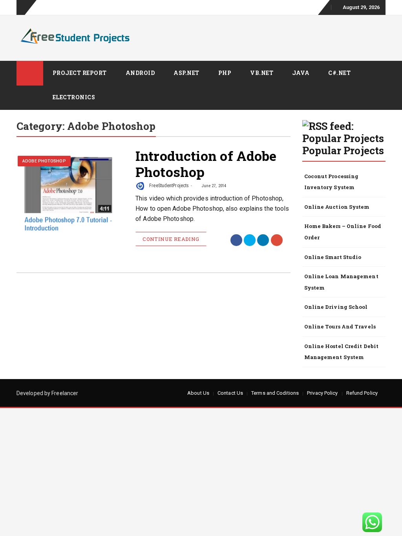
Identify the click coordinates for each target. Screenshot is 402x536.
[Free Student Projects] (29, 73)
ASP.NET (186, 73)
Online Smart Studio (333, 257)
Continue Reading (171, 238)
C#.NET (339, 73)
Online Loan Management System (341, 282)
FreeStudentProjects (168, 185)
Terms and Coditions (275, 393)
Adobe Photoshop (44, 161)
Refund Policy (362, 393)
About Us (198, 393)
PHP (225, 73)
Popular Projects (343, 150)
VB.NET (261, 73)
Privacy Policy (322, 393)
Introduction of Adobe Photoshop (205, 163)
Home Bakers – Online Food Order (343, 231)
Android (140, 73)
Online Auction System (337, 206)
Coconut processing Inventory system (331, 182)
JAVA (300, 73)
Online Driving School (336, 306)
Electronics (74, 97)
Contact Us (230, 393)
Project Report (80, 73)
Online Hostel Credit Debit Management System (341, 352)
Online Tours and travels (340, 326)
